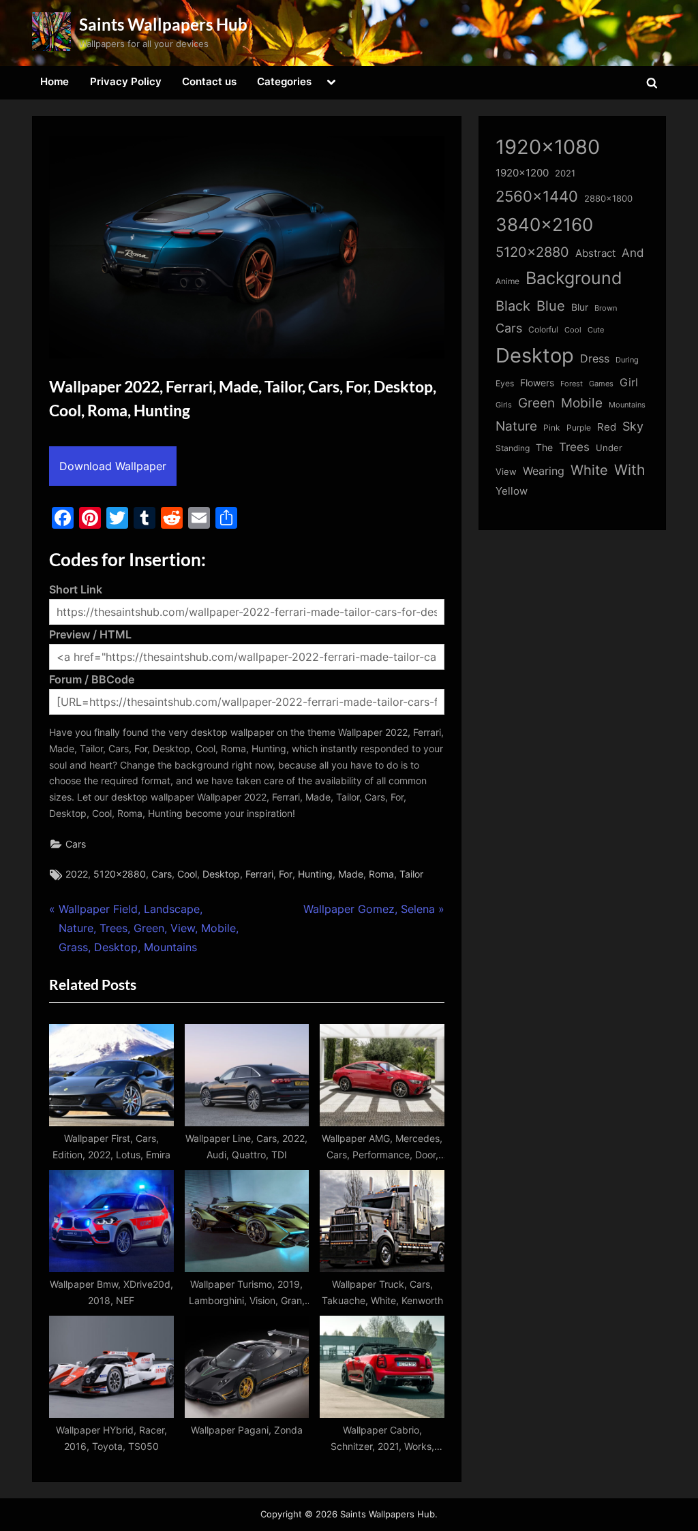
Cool (187, 874)
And (633, 252)
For (285, 874)
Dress (594, 358)
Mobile (582, 403)
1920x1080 (548, 147)
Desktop (221, 874)
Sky (632, 426)
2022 (76, 874)
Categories (284, 81)
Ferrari (259, 874)
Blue (550, 305)
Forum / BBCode (91, 679)
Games (601, 384)
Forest (571, 383)
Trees (574, 447)
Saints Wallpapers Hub (163, 24)
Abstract (595, 253)
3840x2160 (544, 224)
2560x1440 (537, 196)
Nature (516, 426)
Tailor (411, 874)
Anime (507, 281)
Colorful (543, 329)
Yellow (512, 491)
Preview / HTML (90, 634)
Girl (629, 382)
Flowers (537, 382)
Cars (75, 844)
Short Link (75, 589)
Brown (605, 308)
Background (574, 278)
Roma (381, 874)
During (627, 360)
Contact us (209, 81)
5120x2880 (119, 874)
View (506, 472)
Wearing (543, 471)
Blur (579, 307)
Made (350, 874)
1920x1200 (522, 173)
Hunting (315, 874)
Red (606, 426)
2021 (565, 173)
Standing (513, 448)
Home (54, 81)
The (544, 447)
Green (536, 403)
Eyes (505, 383)
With (629, 469)
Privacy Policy (126, 81)
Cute (596, 330)
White (589, 469)
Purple (578, 428)
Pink (551, 427)
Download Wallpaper (112, 466)
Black (513, 306)
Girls (504, 404)
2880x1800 (608, 199)
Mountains (627, 405)
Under (609, 447)
